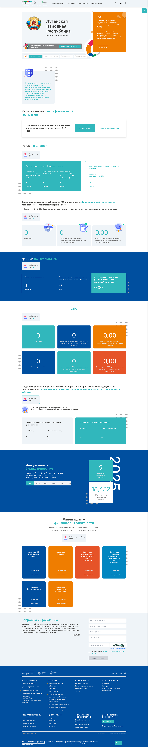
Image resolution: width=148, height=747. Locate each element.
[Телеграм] (121, 673)
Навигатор (52, 689)
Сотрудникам (106, 686)
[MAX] (125, 673)
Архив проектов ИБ (81, 727)
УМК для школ (53, 691)
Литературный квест (55, 694)
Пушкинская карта (28, 723)
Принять (118, 743)
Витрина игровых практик (57, 707)
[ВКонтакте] (112, 673)
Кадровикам (106, 683)
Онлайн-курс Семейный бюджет (28, 697)
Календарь (52, 721)
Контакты (51, 726)
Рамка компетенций (55, 683)
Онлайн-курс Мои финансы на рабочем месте (112, 689)
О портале (51, 718)
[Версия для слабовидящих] (121, 3)
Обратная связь (107, 721)
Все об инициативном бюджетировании (82, 721)
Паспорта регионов (81, 683)
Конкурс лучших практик (84, 686)
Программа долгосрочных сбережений (30, 687)
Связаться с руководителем (109, 128)
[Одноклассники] (116, 673)
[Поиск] (116, 3)
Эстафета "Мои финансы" (30, 690)
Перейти (101, 47)
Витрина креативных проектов (58, 704)
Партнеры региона (80, 56)
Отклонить (110, 743)
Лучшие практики (66, 56)
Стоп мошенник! (27, 718)
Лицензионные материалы (57, 710)
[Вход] (125, 3)
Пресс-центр (52, 723)
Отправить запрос (98, 658)
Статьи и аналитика (28, 683)
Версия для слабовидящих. (112, 726)
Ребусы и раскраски (28, 721)
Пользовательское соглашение (118, 733)
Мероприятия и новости (51, 56)
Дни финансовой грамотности (58, 697)
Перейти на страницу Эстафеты (70, 46)
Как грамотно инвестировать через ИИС (31, 701)
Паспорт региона (35, 56)
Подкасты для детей (29, 726)
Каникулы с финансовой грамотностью (56, 700)
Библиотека (52, 686)
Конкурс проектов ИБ (82, 724)
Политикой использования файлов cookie (33, 743)
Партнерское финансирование (32, 693)
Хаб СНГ (78, 691)
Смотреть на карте (85, 128)
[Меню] (144, 10)
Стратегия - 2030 (81, 689)
